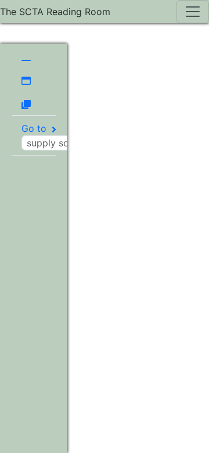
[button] (26, 56)
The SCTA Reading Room (55, 11)
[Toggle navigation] (192, 11)
